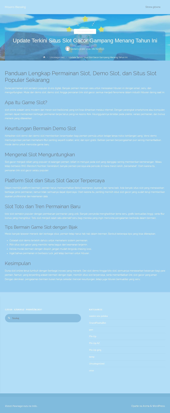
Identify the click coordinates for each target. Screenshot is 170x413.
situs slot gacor (22, 244)
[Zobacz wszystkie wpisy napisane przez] (85, 49)
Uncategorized (85, 31)
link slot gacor (87, 92)
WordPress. (158, 406)
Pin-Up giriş (95, 350)
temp (91, 356)
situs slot (138, 188)
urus (91, 370)
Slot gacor (10, 162)
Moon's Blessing (15, 7)
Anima (145, 406)
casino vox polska (98, 316)
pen (91, 329)
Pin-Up (92, 336)
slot (26, 88)
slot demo (25, 240)
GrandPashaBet (97, 322)
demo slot (53, 92)
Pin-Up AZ (94, 343)
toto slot (112, 270)
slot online (17, 270)
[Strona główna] (44, 58)
